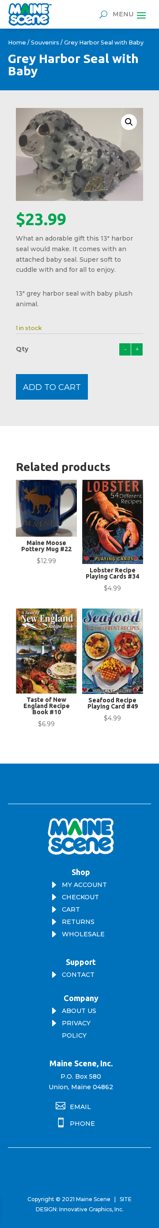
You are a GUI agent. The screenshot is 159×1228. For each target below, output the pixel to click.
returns (78, 922)
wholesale (83, 934)
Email (80, 1107)
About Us (79, 1011)
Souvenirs (45, 42)
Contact (78, 975)
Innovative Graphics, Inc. (91, 1209)
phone (82, 1124)
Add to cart (52, 387)
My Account (84, 885)
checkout (80, 897)
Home (17, 42)
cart (71, 909)
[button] (129, 122)
